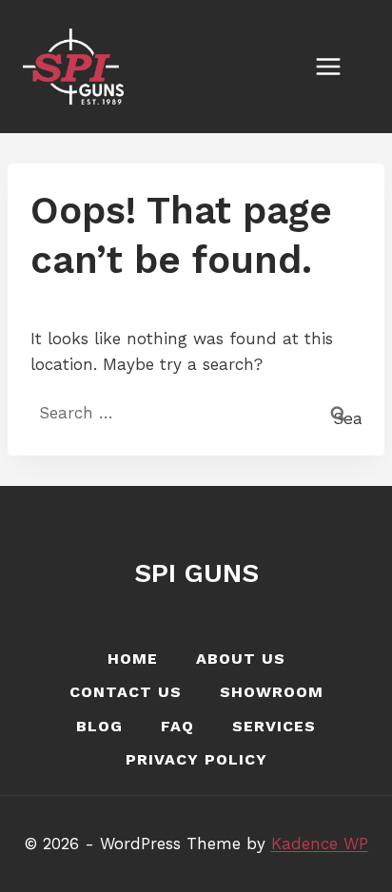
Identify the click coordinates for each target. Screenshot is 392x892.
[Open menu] (337, 66)
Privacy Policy (196, 759)
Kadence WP (319, 843)
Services (274, 726)
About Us (240, 659)
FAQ (177, 726)
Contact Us (125, 692)
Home (133, 659)
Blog (99, 726)
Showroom (271, 692)
